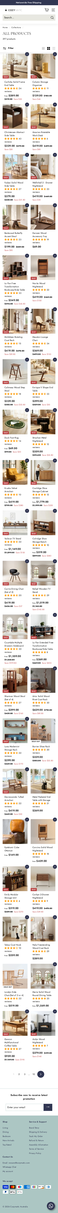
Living (5, 1127)
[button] (11, 88)
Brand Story (34, 1127)
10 (33, 1074)
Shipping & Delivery (38, 1131)
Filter (10, 48)
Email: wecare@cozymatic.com (16, 1162)
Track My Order (36, 1136)
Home (5, 27)
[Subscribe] (48, 1107)
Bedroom (7, 1136)
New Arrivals (8, 1140)
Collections (16, 27)
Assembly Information (38, 1144)
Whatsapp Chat (9, 1166)
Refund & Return (36, 1140)
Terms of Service (36, 1148)
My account (8, 1171)
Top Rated (7, 1144)
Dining (6, 1131)
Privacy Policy (35, 1153)
